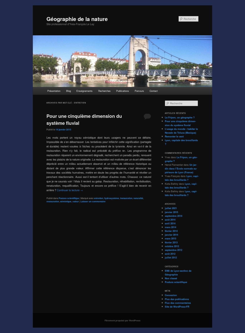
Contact (154, 91)
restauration (52, 201)
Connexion (171, 295)
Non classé (171, 278)
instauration (126, 198)
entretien (98, 198)
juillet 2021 (171, 208)
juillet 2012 (171, 257)
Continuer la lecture (70, 190)
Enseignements (84, 91)
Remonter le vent (174, 136)
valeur (75, 201)
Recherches (104, 91)
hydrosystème (111, 198)
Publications (122, 91)
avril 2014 (170, 223)
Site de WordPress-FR (177, 306)
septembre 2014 (173, 216)
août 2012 (170, 253)
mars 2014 (170, 227)
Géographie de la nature (77, 19)
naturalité (138, 198)
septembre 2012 (173, 250)
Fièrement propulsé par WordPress (122, 320)
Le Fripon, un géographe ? (180, 117)
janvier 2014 (171, 234)
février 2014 (171, 231)
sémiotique (65, 201)
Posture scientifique (69, 198)
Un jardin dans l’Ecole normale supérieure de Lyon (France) (181, 168)
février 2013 (171, 242)
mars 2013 (170, 238)
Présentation (53, 91)
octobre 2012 (172, 246)
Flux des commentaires (178, 302)
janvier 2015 (171, 212)
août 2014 (170, 219)
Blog (68, 91)
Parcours (139, 91)
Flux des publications (177, 299)
